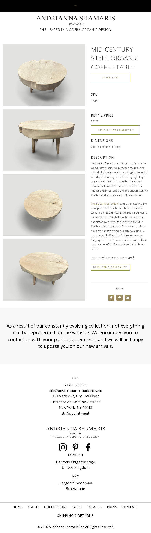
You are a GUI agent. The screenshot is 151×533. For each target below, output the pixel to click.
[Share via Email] (128, 298)
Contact (130, 507)
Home (18, 507)
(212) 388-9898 (75, 384)
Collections (56, 507)
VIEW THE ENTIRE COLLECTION (116, 130)
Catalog (94, 507)
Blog (77, 507)
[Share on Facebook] (111, 298)
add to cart (111, 77)
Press (112, 507)
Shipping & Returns (75, 516)
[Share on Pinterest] (119, 298)
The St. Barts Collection (104, 203)
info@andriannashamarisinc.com (75, 390)
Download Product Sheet (110, 267)
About (34, 507)
